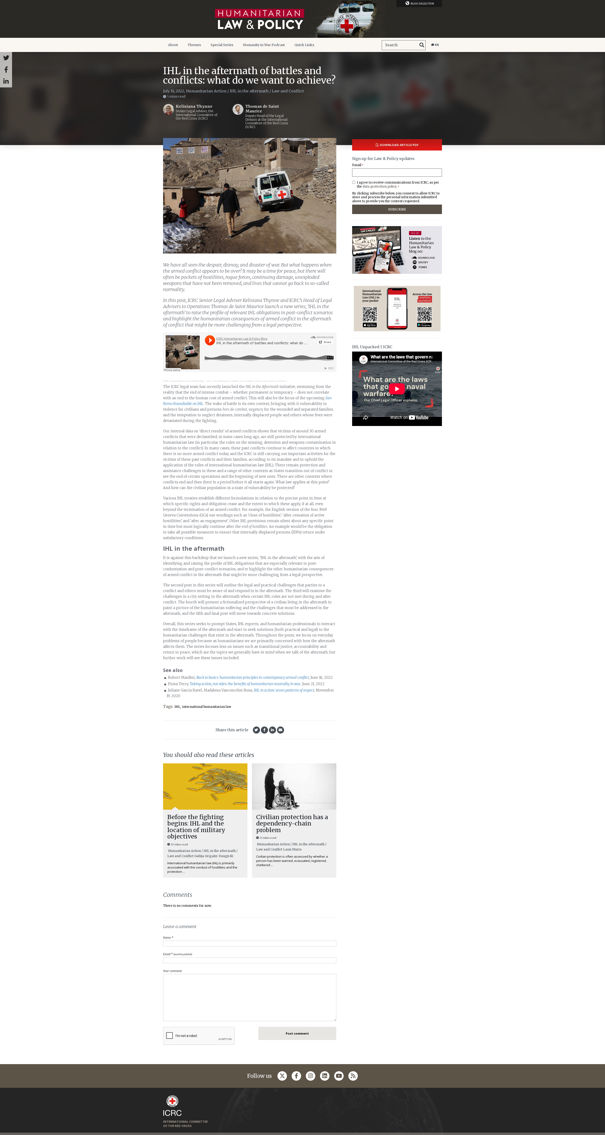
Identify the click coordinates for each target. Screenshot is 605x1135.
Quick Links (304, 45)
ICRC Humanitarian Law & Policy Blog (183, 381)
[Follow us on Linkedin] (324, 1076)
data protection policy (380, 187)
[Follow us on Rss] (353, 1076)
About (173, 45)
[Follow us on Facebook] (296, 1076)
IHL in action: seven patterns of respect (284, 690)
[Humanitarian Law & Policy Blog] (302, 19)
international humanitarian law (206, 707)
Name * (168, 937)
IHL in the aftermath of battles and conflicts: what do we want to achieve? (246, 381)
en (436, 45)
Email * (177, 954)
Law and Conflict (288, 91)
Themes (194, 45)
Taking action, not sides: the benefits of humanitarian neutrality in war (245, 684)
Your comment (172, 971)
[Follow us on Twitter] (282, 1076)
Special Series (222, 45)
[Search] (421, 45)
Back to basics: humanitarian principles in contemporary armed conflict (252, 677)
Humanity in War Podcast (264, 45)
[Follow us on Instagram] (310, 1076)
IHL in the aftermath (249, 91)
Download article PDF (399, 145)
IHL (177, 707)
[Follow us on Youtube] (339, 1076)
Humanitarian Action (206, 91)
